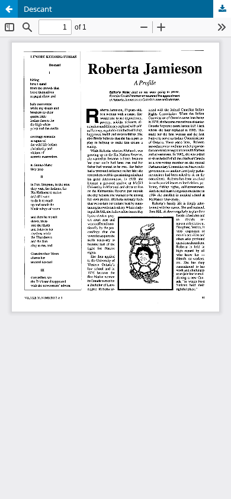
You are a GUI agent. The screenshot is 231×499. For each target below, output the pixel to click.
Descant (38, 9)
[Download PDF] (222, 9)
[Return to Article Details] (9, 9)
